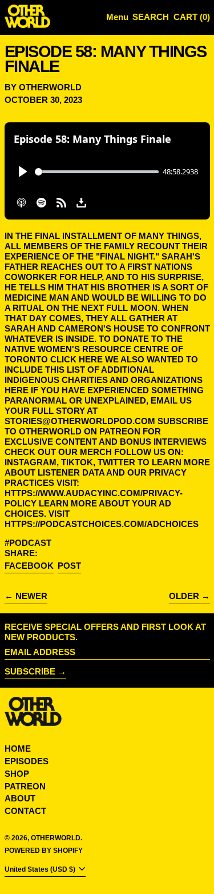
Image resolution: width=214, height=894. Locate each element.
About (20, 798)
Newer (31, 596)
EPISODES (27, 761)
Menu (117, 17)
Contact (25, 811)
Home (18, 748)
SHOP (17, 774)
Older (184, 596)
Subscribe (30, 671)
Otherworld (55, 838)
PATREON (25, 786)
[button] (150, 17)
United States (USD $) (41, 870)
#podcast (28, 543)
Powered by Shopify (44, 851)
